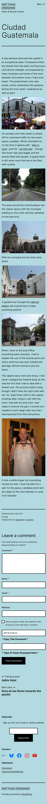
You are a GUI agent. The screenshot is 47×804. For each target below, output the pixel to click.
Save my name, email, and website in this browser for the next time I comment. (23, 623)
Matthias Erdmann (16, 788)
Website (6, 607)
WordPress (27, 794)
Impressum (7, 768)
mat (6, 517)
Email (5, 593)
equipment (20, 520)
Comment (7, 550)
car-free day (25, 149)
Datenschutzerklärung (12, 771)
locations (30, 520)
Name (5, 579)
